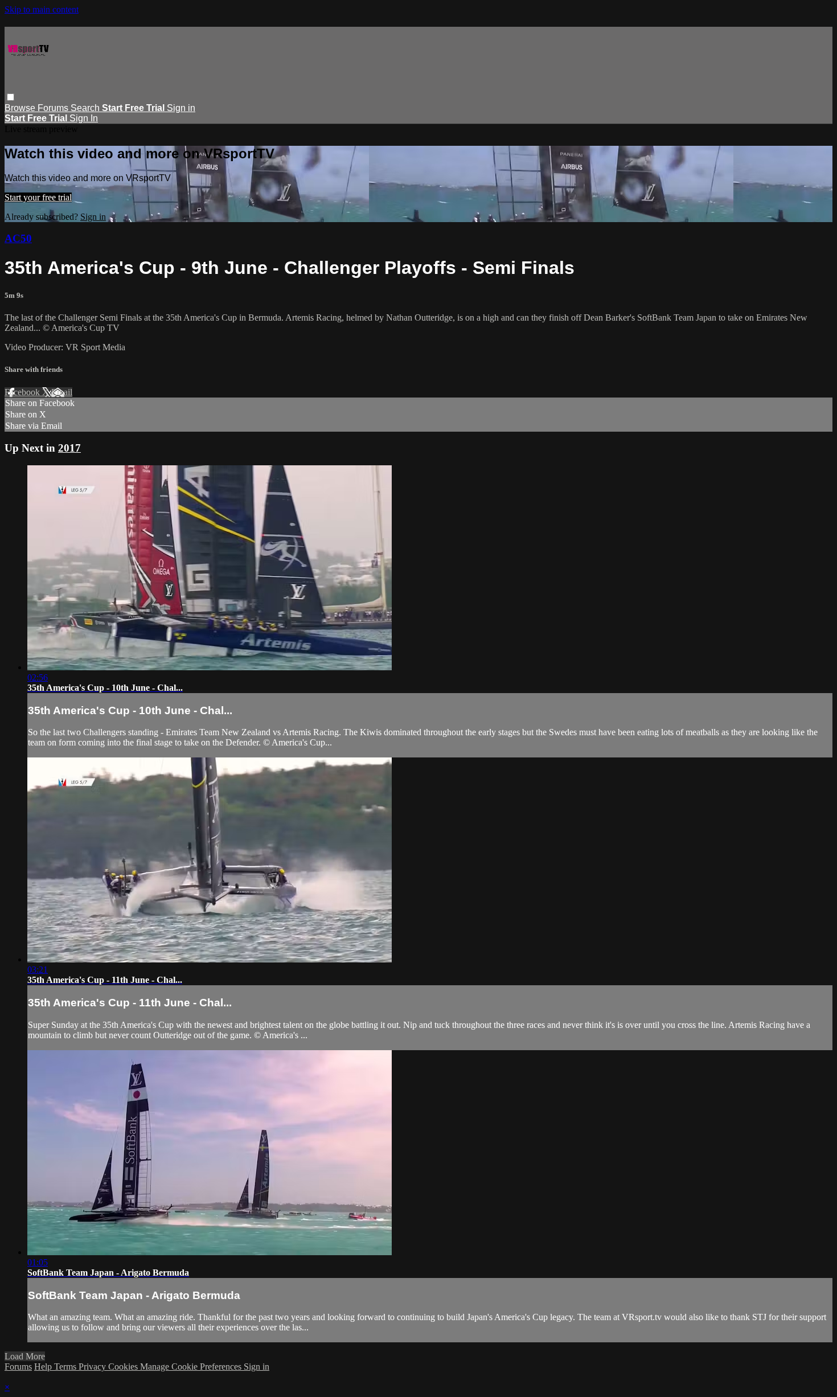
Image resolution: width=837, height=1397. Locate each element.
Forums (54, 108)
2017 (69, 448)
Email (61, 392)
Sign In (83, 118)
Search (86, 108)
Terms (66, 1366)
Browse (21, 108)
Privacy (93, 1366)
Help (44, 1366)
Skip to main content (42, 9)
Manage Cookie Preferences (192, 1366)
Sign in (181, 108)
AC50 (18, 238)
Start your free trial (38, 197)
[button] (10, 97)
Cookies (124, 1366)
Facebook (23, 392)
